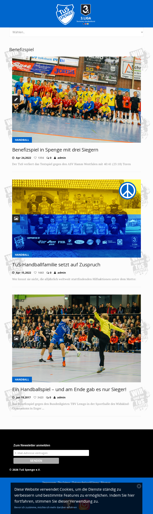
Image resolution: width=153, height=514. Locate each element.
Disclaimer (64, 482)
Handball (22, 140)
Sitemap (105, 482)
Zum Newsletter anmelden (31, 445)
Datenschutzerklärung (85, 482)
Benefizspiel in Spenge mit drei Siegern (55, 149)
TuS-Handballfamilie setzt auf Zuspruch (56, 264)
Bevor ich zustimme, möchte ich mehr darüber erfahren (45, 507)
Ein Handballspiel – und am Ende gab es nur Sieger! (69, 389)
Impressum (49, 482)
